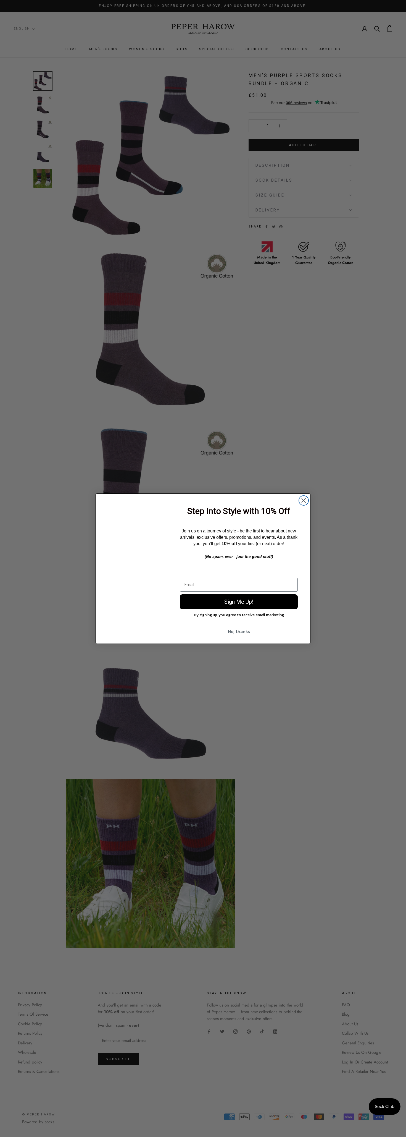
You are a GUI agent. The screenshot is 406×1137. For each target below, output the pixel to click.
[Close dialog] (304, 500)
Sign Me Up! (238, 601)
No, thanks (239, 631)
